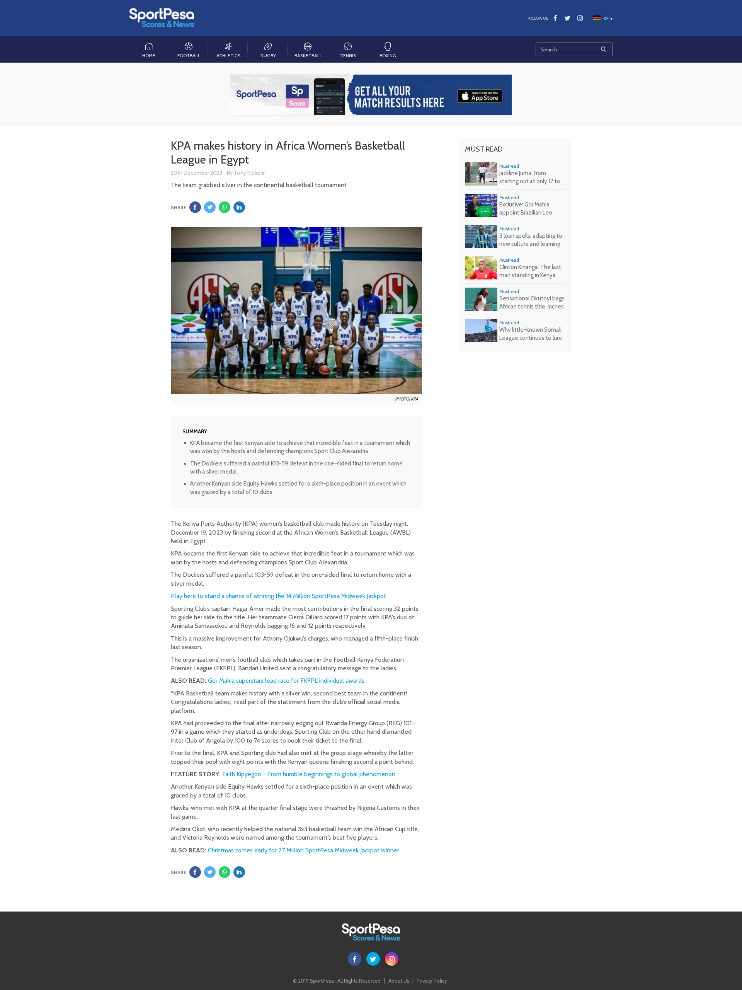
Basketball (308, 55)
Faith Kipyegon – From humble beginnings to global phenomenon (308, 774)
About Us (398, 981)
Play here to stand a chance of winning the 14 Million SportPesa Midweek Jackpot (278, 596)
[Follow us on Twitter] (567, 18)
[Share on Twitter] (210, 207)
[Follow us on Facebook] (555, 18)
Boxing (388, 55)
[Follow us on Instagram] (580, 18)
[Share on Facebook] (195, 207)
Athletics (228, 55)
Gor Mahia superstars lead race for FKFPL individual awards (286, 680)
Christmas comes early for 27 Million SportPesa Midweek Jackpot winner (303, 850)
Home (148, 55)
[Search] (604, 49)
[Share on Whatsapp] (224, 207)
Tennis (348, 55)
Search (574, 47)
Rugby (268, 55)
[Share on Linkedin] (239, 207)
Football (188, 55)
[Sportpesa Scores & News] (161, 17)
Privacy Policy (432, 981)
